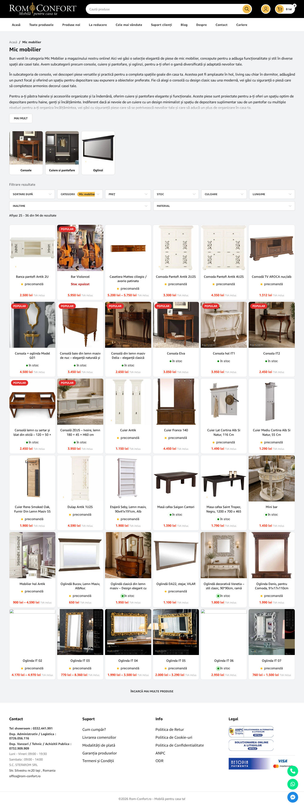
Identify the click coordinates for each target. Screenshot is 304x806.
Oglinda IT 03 (80, 660)
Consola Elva (176, 353)
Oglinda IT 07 (271, 660)
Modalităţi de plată (98, 745)
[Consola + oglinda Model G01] (32, 325)
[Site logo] (43, 9)
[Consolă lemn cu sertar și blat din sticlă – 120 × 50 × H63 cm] (32, 402)
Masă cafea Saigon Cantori (175, 507)
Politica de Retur (169, 729)
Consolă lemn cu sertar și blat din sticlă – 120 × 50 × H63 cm (32, 434)
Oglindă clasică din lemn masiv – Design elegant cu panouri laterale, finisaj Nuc (128, 588)
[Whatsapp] (293, 784)
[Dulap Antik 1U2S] (80, 478)
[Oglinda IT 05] (176, 632)
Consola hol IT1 (224, 353)
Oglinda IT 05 (176, 660)
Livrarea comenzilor (99, 737)
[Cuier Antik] (128, 402)
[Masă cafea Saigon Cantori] (176, 478)
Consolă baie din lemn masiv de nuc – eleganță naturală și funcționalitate (80, 357)
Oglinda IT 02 (32, 660)
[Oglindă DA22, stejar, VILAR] (176, 555)
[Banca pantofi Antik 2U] (32, 248)
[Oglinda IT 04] (128, 632)
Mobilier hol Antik (32, 584)
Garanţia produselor (99, 753)
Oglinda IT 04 (128, 660)
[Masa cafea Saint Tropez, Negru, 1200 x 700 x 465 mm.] (224, 478)
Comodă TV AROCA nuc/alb (271, 276)
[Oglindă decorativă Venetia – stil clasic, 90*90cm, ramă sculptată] (224, 555)
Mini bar (271, 507)
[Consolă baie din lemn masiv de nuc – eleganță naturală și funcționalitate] (80, 325)
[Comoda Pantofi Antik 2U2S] (176, 248)
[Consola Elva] (176, 325)
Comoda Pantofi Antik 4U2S (224, 276)
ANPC (160, 753)
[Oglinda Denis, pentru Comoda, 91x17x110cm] (272, 555)
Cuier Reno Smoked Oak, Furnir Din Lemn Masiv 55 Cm (32, 511)
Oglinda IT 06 (224, 660)
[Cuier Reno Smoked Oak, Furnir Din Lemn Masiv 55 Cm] (32, 478)
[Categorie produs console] (26, 153)
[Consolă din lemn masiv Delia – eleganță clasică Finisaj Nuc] (128, 325)
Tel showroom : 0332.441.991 (31, 728)
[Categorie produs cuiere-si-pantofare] (62, 153)
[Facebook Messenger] (293, 797)
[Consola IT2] (272, 325)
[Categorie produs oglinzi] (98, 153)
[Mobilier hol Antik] (32, 555)
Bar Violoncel (80, 276)
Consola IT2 (271, 353)
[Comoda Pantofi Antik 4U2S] (224, 248)
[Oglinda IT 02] (32, 632)
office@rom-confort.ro (25, 776)
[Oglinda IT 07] (272, 632)
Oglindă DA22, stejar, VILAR (176, 584)
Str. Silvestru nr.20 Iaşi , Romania (32, 770)
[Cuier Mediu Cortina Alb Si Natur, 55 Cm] (272, 402)
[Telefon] (293, 771)
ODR (159, 760)
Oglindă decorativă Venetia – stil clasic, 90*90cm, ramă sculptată (224, 588)
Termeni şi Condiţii (98, 760)
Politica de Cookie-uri (173, 737)
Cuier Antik (128, 430)
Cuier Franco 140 (176, 430)
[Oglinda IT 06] (224, 632)
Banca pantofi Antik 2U (32, 276)
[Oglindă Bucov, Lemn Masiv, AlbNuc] (80, 555)
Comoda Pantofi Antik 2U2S (176, 276)
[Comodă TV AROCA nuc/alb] (272, 248)
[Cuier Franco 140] (176, 402)
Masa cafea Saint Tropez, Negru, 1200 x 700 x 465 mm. (223, 511)
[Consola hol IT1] (224, 325)
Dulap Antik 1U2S (80, 507)
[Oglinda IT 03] (80, 632)
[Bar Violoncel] (80, 248)
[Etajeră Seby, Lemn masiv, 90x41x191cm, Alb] (128, 478)
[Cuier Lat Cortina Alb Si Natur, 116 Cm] (224, 402)
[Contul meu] (266, 9)
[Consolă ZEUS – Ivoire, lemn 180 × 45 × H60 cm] (80, 402)
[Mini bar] (272, 478)
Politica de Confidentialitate (179, 745)
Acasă (13, 42)
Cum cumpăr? (94, 729)
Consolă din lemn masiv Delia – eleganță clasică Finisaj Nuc (128, 357)
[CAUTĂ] (247, 9)
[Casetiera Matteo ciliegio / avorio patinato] (128, 248)
